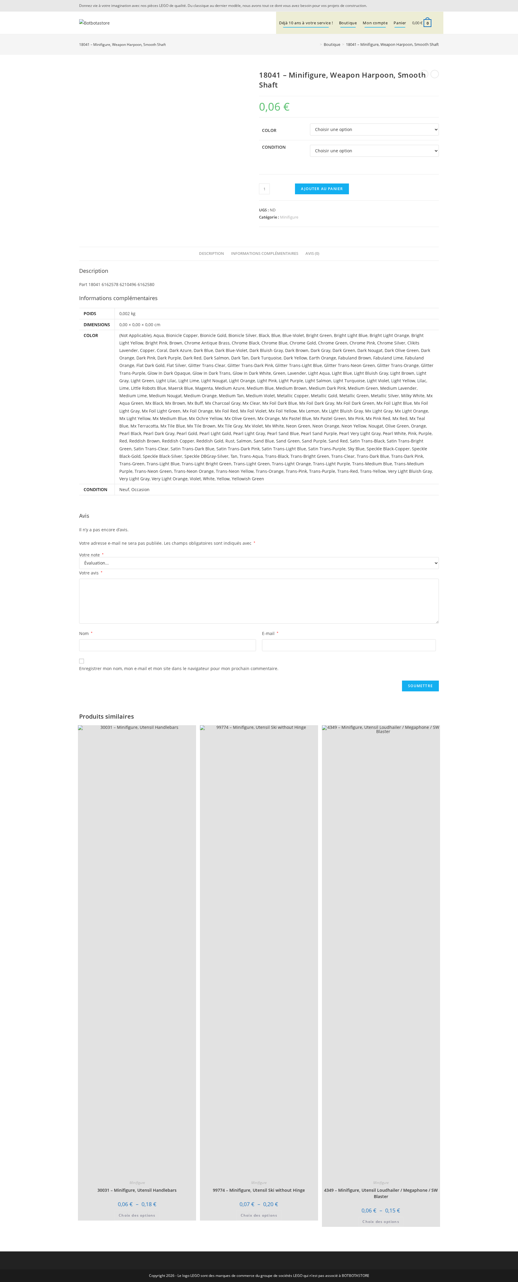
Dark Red (192, 358)
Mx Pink (356, 418)
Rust (229, 441)
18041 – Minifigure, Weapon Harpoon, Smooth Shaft (392, 44)
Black (264, 335)
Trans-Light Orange (291, 464)
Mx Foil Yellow (283, 411)
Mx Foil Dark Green (355, 403)
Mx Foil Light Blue (394, 403)
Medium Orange (200, 395)
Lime (124, 388)
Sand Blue (264, 441)
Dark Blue (203, 350)
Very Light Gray (134, 478)
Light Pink (267, 380)
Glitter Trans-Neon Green (349, 365)
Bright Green (319, 335)
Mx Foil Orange (198, 411)
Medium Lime (133, 395)
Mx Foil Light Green (161, 411)
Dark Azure (180, 350)
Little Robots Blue (148, 388)
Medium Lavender (398, 388)
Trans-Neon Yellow (235, 471)
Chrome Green (332, 343)
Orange (418, 426)
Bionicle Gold (213, 335)
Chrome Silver (391, 343)
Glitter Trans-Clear (206, 365)
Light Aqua (319, 373)
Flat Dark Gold (150, 365)
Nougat (375, 426)
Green (279, 373)
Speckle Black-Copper (388, 449)
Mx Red (399, 418)
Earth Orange (322, 358)
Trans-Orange (270, 471)
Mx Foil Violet (253, 411)
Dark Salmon (216, 358)
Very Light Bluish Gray (410, 471)
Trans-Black (276, 456)
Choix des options (137, 1215)
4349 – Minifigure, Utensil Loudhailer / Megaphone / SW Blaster (381, 1193)
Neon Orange (325, 426)
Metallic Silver (385, 395)
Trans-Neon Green (153, 471)
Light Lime (188, 380)
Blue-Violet (293, 335)
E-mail (270, 633)
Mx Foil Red (226, 411)
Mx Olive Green (240, 418)
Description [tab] (211, 253)
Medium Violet (260, 395)
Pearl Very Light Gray (360, 433)
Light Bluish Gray (371, 373)
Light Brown (402, 373)
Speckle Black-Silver (162, 456)
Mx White (274, 426)
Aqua (158, 335)
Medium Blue (260, 388)
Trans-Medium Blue (372, 464)
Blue (275, 335)
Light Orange (242, 380)
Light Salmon (318, 380)
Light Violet (378, 380)
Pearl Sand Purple (319, 433)
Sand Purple (314, 441)
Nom (86, 633)
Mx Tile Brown (201, 426)
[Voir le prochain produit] (434, 74)
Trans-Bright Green (309, 456)
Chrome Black (245, 343)
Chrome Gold (303, 343)
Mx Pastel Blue (296, 418)
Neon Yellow (353, 426)
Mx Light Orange (411, 411)
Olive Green (397, 426)
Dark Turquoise (266, 358)
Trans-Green (131, 464)
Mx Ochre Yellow (205, 418)
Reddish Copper (178, 441)
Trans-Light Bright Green (206, 464)
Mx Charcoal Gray (222, 403)
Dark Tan (240, 358)
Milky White (412, 395)
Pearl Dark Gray (158, 433)
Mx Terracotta (144, 426)
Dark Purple (169, 358)
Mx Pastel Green (329, 418)
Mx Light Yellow (134, 418)
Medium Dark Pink (327, 388)
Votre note (91, 555)
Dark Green (343, 350)
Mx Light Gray (379, 411)
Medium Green (363, 388)
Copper (147, 350)
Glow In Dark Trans (211, 373)
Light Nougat (214, 380)
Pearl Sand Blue (283, 433)
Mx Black (154, 403)
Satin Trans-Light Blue (284, 449)
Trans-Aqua (251, 456)
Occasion (140, 489)
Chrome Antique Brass (207, 343)
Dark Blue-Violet (231, 350)
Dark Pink (145, 358)
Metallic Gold (324, 395)
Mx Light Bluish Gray (342, 411)
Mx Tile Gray (230, 426)
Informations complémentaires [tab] (264, 253)
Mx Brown (175, 403)
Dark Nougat (370, 350)
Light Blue (342, 373)
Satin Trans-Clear (151, 449)
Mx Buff (195, 403)
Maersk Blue (180, 388)
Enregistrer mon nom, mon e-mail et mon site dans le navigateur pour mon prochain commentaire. (178, 668)
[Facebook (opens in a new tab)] (435, 6)
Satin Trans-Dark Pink (238, 449)
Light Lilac (166, 380)
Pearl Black (130, 433)
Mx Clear (251, 403)
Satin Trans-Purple (327, 449)
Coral (162, 350)
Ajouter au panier (322, 188)
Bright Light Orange (389, 335)
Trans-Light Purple (331, 464)
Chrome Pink (362, 343)
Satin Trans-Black (367, 441)
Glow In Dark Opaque (168, 373)
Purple (425, 433)
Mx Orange (269, 418)
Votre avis (91, 573)
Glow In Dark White (252, 373)
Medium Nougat (165, 395)
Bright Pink (156, 343)
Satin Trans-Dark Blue (192, 449)
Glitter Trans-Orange (398, 365)
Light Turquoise (349, 380)
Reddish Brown (144, 441)
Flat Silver (176, 365)
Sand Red (338, 441)
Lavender (296, 373)
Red (123, 441)
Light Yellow (403, 380)
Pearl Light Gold (215, 433)
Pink (412, 433)
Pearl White (394, 433)
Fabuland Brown (354, 358)
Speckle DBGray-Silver (206, 456)
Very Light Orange (170, 478)
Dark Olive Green (402, 350)
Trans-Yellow (373, 471)
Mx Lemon (309, 411)
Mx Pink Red (378, 418)
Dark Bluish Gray (266, 350)
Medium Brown (291, 388)
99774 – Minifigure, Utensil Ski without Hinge (259, 1190)
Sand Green (288, 441)
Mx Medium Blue (170, 418)
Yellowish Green (248, 478)
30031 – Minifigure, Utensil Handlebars (137, 1190)
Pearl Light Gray (249, 433)
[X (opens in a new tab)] (428, 6)
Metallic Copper (293, 395)
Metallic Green (354, 395)
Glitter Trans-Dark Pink (250, 365)
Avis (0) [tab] (312, 253)
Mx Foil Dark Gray (316, 403)
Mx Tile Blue (172, 426)
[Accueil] (316, 44)
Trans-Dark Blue (373, 456)
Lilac (421, 380)
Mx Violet (254, 426)
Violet (195, 478)
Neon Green (298, 426)
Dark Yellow (295, 358)
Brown (175, 343)
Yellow (223, 478)
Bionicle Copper (182, 335)
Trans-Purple (322, 471)
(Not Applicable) (135, 335)
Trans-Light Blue (163, 464)
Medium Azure (230, 388)
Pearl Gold (187, 433)
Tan (234, 456)
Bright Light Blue (351, 335)
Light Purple (291, 380)
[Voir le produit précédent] (424, 74)
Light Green (142, 380)
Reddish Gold (209, 441)
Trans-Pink (296, 471)
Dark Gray (320, 350)
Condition (274, 147)
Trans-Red (347, 471)
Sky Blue (356, 449)
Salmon (244, 441)
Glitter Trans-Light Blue (298, 365)
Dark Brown (296, 350)
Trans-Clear (343, 456)
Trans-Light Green (252, 464)
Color (269, 130)
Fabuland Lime (388, 358)
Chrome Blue (274, 343)
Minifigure (289, 217)
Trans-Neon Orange (194, 471)
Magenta (204, 388)
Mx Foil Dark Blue (279, 403)
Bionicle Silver (242, 335)
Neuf (124, 489)
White (209, 478)
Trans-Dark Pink (407, 456)
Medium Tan (231, 395)
